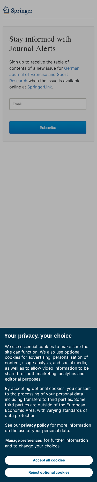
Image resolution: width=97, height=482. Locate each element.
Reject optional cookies (49, 472)
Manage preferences (23, 440)
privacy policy (35, 425)
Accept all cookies (49, 460)
